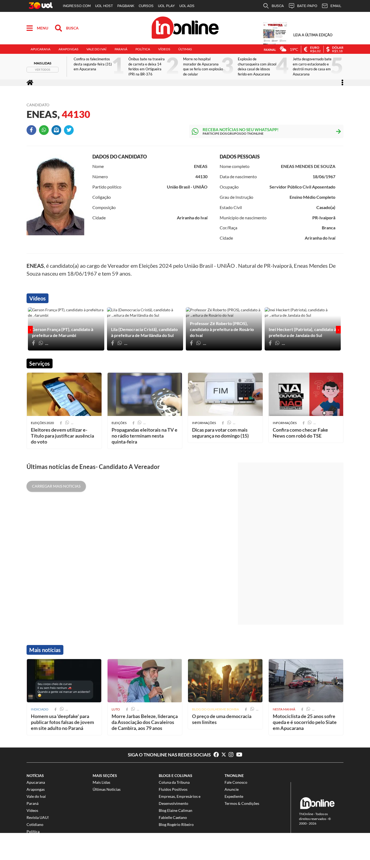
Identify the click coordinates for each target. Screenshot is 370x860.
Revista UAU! (38, 817)
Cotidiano (35, 824)
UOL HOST (104, 6)
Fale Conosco (236, 782)
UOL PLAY (166, 6)
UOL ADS (186, 6)
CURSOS (146, 6)
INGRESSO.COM (77, 6)
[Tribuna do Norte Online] (185, 28)
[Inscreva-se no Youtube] (239, 755)
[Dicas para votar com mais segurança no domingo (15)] (225, 394)
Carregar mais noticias (56, 486)
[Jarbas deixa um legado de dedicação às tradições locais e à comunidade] (145, 680)
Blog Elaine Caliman (175, 810)
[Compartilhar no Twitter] (70, 131)
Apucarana (40, 49)
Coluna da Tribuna (174, 782)
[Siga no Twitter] (225, 755)
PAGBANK (125, 6)
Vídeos (164, 49)
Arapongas (68, 49)
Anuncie (232, 789)
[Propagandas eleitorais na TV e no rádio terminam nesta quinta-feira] (145, 394)
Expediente (234, 796)
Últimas (185, 49)
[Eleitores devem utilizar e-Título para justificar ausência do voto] (64, 394)
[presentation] (30, 329)
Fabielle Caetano (173, 817)
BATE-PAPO (307, 6)
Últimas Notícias (107, 789)
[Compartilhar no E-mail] (57, 131)
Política (142, 49)
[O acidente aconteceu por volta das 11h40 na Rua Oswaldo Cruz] (306, 680)
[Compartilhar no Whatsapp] (45, 131)
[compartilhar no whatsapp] (62, 709)
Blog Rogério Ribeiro (176, 824)
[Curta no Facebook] (216, 755)
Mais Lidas (101, 782)
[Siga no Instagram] (232, 755)
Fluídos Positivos (173, 789)
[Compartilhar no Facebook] (33, 131)
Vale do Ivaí (96, 49)
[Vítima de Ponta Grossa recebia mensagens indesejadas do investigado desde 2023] (64, 680)
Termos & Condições (242, 803)
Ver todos (42, 69)
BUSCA (278, 6)
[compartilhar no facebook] (55, 709)
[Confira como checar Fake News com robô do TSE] (306, 394)
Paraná (121, 49)
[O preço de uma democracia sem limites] (225, 680)
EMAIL (335, 6)
